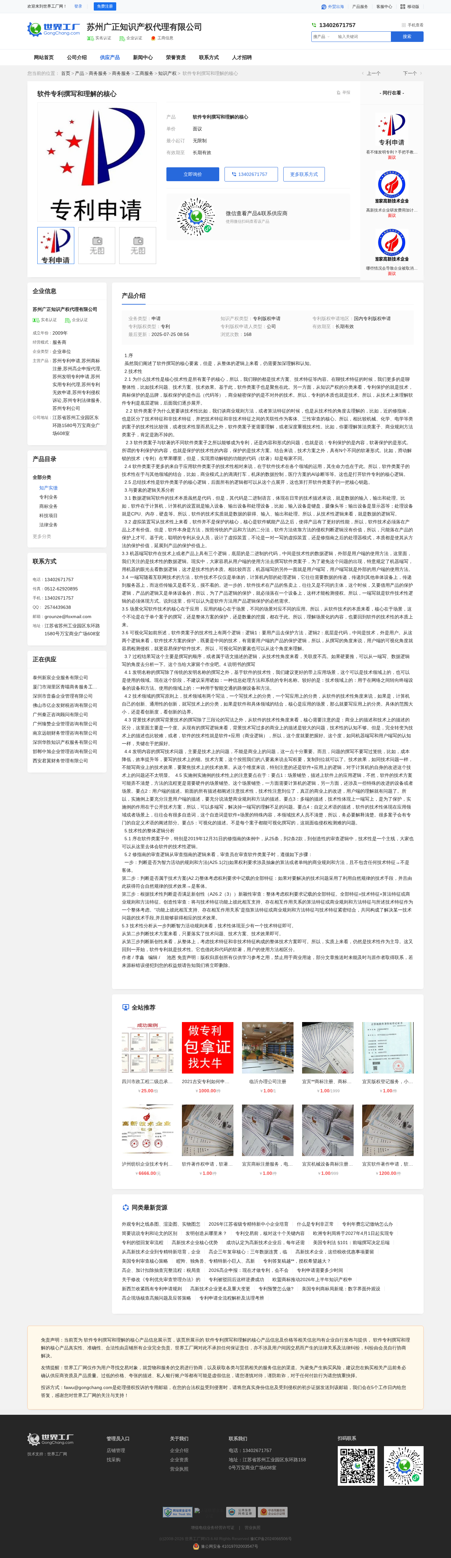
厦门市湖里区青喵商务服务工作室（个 (67, 686)
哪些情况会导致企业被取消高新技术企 (400, 268)
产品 (79, 73)
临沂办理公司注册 (267, 1081)
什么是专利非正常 (315, 1224)
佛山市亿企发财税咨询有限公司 (65, 705)
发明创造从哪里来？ (206, 1233)
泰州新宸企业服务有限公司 (60, 677)
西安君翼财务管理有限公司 (60, 760)
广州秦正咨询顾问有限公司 (60, 714)
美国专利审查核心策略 (145, 1261)
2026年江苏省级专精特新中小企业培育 (249, 1224)
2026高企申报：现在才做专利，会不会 (249, 1270)
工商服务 (144, 73)
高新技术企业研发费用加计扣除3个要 (399, 210)
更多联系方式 (304, 174)
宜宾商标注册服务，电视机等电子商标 (281, 1164)
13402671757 (252, 174)
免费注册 (105, 6)
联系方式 (209, 57)
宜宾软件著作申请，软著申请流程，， (401, 1164)
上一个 (374, 73)
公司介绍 (77, 57)
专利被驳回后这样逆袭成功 (236, 1279)
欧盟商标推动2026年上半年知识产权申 (312, 1279)
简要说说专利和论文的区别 (149, 1233)
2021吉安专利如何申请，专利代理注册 (222, 1081)
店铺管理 (116, 1450)
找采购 (114, 1459)
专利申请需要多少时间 (320, 1270)
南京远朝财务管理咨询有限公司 (65, 733)
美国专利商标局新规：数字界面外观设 (341, 1288)
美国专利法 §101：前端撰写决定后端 (351, 1242)
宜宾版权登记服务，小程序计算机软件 (401, 1081)
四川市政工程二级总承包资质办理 (156, 1081)
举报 (346, 92)
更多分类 (42, 536)
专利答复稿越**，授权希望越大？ (297, 1261)
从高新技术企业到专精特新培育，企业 (161, 1251)
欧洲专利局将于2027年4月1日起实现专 (353, 1233)
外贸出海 (335, 6)
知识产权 (167, 73)
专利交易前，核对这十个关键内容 (270, 1233)
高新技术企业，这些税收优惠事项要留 (334, 1251)
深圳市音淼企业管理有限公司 (63, 696)
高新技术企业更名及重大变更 (220, 1288)
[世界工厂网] (50, 1439)
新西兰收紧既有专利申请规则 (152, 1288)
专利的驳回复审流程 (142, 1242)
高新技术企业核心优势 (195, 1242)
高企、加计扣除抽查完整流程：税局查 (161, 1270)
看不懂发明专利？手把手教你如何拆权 (400, 152)
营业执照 (179, 1469)
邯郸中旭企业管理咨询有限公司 (65, 751)
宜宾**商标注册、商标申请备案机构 (338, 1081)
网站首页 (44, 57)
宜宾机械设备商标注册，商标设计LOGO (343, 1164)
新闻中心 (143, 57)
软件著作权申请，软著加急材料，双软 (221, 1164)
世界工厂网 (57, 1454)
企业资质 (179, 1459)
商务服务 (98, 73)
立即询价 (193, 174)
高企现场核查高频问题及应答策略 (156, 1298)
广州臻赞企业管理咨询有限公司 (65, 723)
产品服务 (360, 6)
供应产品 (110, 57)
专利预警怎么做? (276, 1288)
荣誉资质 (176, 57)
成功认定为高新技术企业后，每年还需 (265, 1242)
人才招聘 (242, 57)
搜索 (407, 36)
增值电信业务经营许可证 (212, 1527)
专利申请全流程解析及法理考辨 (231, 1298)
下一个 (410, 73)
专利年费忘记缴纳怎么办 (367, 1224)
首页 (65, 73)
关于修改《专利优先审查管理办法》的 (161, 1279)
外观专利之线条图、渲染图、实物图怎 (161, 1224)
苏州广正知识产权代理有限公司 (144, 26)
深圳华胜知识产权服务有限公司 (65, 742)
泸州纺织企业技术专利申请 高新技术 (159, 1164)
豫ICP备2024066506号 (271, 1539)
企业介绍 (179, 1450)
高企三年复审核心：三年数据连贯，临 (248, 1251)
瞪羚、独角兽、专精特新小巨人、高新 (215, 1261)
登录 (78, 6)
